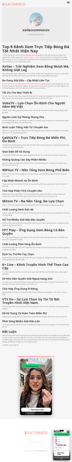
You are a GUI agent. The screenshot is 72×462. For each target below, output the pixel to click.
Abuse (45, 451)
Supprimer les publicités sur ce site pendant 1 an (36, 356)
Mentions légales (40, 451)
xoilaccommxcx (36, 442)
